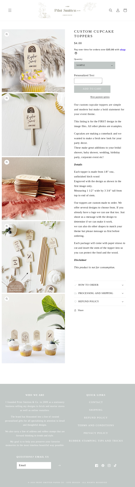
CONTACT (96, 402)
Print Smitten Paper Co (50, 482)
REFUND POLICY (96, 417)
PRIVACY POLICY (96, 433)
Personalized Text (84, 75)
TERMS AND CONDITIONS (96, 425)
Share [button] (81, 310)
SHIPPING (96, 410)
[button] (10, 10)
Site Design (73, 482)
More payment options (100, 97)
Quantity (78, 59)
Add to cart (92, 89)
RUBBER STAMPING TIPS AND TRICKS (96, 440)
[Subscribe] (59, 465)
